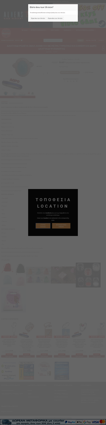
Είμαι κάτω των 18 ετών (55, 18)
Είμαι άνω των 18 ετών (38, 18)
